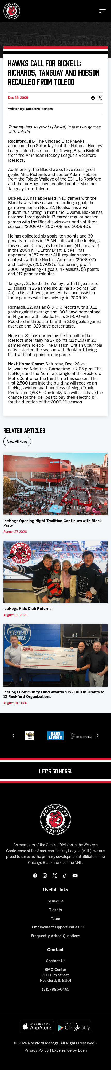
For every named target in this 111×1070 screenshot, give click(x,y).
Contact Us (55, 961)
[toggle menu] (102, 11)
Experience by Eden (69, 1050)
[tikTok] (64, 875)
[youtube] (75, 875)
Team (55, 919)
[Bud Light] (55, 735)
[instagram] (45, 875)
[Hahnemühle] (81, 735)
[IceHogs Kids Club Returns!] (55, 572)
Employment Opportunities (55, 927)
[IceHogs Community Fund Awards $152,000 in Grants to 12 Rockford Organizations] (55, 655)
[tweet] (100, 98)
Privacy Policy (37, 1050)
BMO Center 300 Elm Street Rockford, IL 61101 (55, 975)
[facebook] (35, 875)
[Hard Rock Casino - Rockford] (29, 735)
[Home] (11, 11)
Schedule (55, 901)
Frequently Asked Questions (55, 936)
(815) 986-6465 (55, 989)
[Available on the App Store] (37, 1026)
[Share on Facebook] (93, 98)
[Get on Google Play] (74, 1026)
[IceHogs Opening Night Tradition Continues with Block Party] (55, 484)
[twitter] (55, 875)
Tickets (55, 910)
